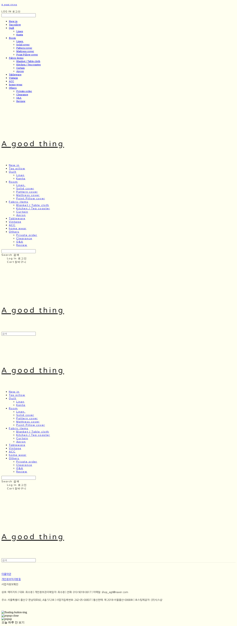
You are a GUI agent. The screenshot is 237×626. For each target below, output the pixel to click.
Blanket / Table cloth (28, 61)
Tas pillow (15, 24)
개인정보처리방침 (11, 579)
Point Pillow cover (27, 54)
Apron (20, 71)
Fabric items (16, 58)
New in (13, 21)
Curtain (20, 68)
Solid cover (23, 44)
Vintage (13, 78)
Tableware (15, 74)
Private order (24, 91)
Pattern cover (24, 48)
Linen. (20, 41)
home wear (15, 84)
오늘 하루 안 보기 (12, 622)
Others (13, 88)
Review (20, 101)
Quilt (11, 28)
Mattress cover (25, 51)
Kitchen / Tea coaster (28, 64)
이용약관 (6, 574)
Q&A (18, 97)
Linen (19, 31)
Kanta (19, 34)
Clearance (22, 94)
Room (12, 38)
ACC (11, 81)
